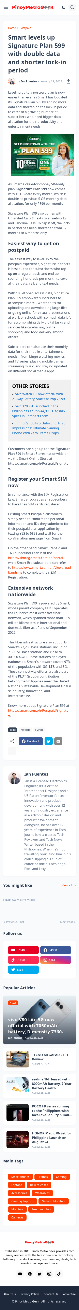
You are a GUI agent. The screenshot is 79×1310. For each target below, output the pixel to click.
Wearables (42, 1193)
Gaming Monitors (53, 1201)
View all (67, 885)
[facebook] (29, 1274)
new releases (39, 1185)
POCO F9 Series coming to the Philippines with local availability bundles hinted (52, 1110)
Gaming (61, 1177)
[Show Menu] (6, 7)
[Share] (67, 81)
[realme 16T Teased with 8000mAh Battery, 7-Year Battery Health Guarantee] (17, 1085)
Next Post (66, 922)
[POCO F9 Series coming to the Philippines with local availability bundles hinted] (17, 1112)
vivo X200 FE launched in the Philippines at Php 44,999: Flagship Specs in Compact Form (38, 411)
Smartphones (20, 1177)
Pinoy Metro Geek (27, 1301)
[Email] (58, 741)
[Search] (72, 7)
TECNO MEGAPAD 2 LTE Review (50, 1057)
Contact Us (51, 1294)
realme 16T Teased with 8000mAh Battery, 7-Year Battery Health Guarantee (52, 1083)
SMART (39, 730)
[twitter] (39, 1274)
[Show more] (12, 751)
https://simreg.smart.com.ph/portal (35, 558)
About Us (9, 1294)
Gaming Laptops (22, 1201)
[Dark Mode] (63, 7)
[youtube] (20, 1274)
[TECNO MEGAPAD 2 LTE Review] (17, 1059)
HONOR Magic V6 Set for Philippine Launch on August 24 (51, 1137)
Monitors (17, 1209)
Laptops (16, 1185)
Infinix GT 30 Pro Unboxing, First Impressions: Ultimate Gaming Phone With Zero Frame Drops (38, 428)
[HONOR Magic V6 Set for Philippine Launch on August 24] (17, 1139)
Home (12, 28)
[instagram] (49, 1274)
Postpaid (25, 28)
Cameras (17, 1217)
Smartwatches (41, 1209)
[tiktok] (59, 1274)
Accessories (19, 1193)
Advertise (69, 1294)
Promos (43, 1177)
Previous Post (15, 922)
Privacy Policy (30, 1294)
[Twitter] (49, 741)
